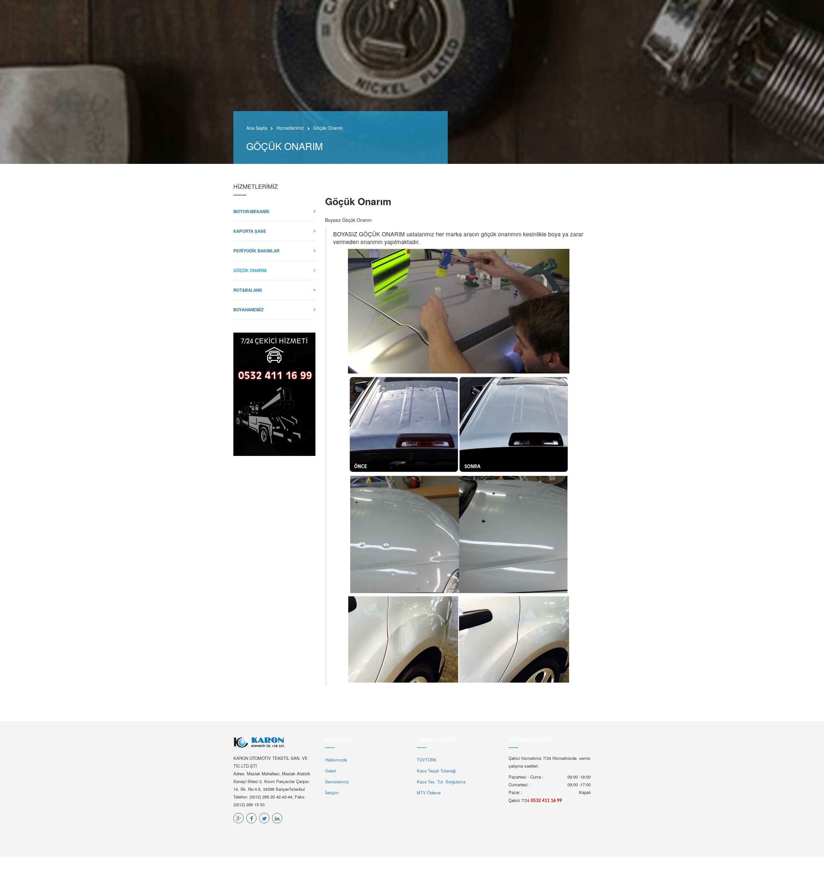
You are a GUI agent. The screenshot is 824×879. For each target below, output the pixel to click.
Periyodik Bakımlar (256, 251)
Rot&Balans (247, 290)
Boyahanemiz (248, 310)
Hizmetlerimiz (290, 128)
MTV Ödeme (429, 792)
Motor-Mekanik (251, 211)
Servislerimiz (337, 782)
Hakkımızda (336, 760)
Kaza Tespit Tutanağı (436, 771)
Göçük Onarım (250, 270)
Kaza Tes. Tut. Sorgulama (441, 782)
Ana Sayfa (256, 128)
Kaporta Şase (249, 231)
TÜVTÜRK (426, 760)
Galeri (330, 771)
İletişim (332, 792)
